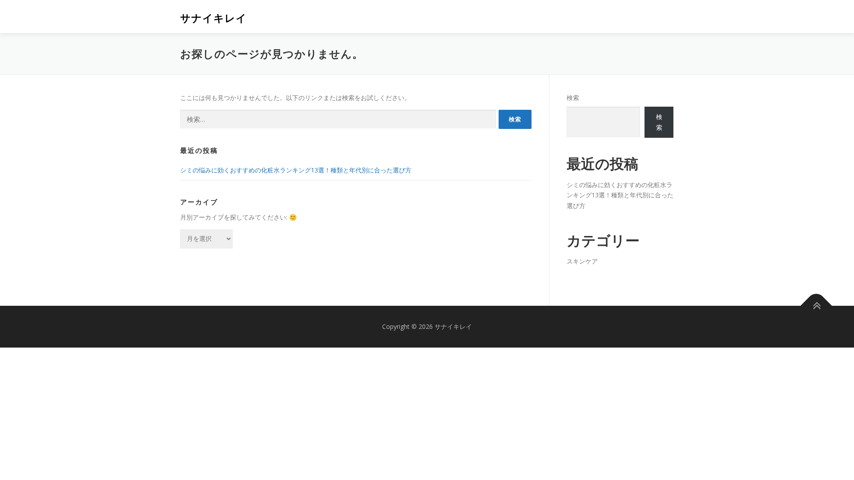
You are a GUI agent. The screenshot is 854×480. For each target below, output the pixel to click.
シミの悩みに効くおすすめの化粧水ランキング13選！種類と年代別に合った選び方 (295, 170)
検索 (573, 97)
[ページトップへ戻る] (816, 306)
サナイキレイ (213, 18)
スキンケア (582, 261)
